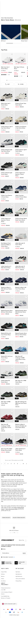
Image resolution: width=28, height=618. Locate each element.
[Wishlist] (12, 54)
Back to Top (21, 540)
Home (2, 18)
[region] (14, 33)
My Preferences (19, 576)
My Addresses (19, 574)
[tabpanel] (14, 553)
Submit (24, 553)
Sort (8, 84)
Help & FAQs (4, 572)
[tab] (3, 549)
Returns (2, 576)
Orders (2, 578)
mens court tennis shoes (15, 490)
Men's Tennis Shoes (9, 18)
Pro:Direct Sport (16, 615)
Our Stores (3, 581)
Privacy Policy (18, 581)
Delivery (3, 574)
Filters (21, 84)
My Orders (18, 572)
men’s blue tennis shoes (12, 509)
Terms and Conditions (20, 578)
